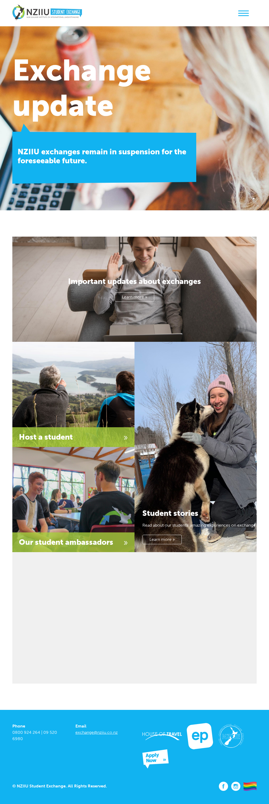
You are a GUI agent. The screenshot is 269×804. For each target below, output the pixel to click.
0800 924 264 (26, 732)
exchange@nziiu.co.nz (96, 732)
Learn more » (134, 296)
